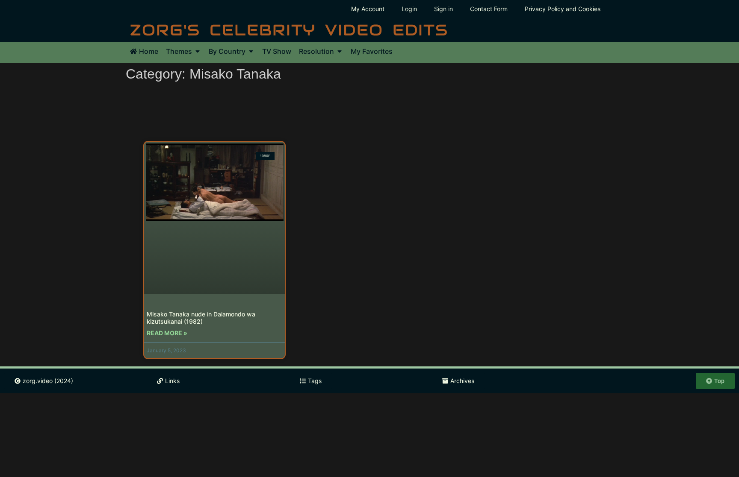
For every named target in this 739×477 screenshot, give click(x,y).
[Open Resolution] (339, 51)
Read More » (167, 333)
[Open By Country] (251, 51)
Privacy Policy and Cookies (562, 8)
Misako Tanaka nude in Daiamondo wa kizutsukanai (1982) (201, 317)
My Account (367, 8)
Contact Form (489, 8)
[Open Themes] (197, 51)
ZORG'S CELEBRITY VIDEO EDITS (289, 30)
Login (409, 8)
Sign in (443, 8)
